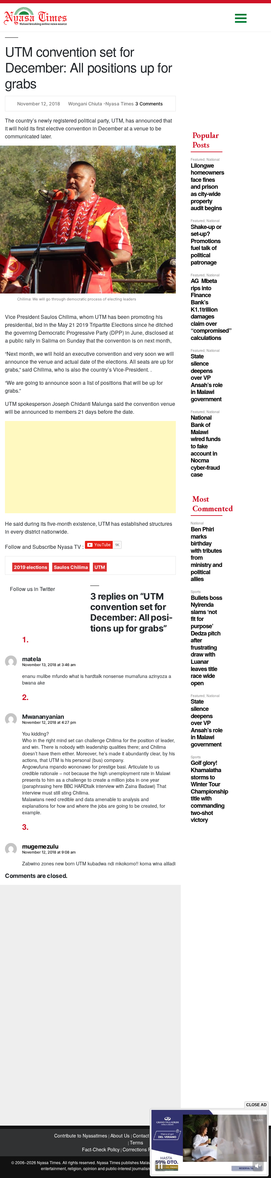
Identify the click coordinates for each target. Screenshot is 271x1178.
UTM (100, 567)
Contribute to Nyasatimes (81, 1135)
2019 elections (30, 567)
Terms (136, 1142)
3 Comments (149, 103)
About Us (120, 1135)
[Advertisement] (90, 467)
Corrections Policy (141, 1149)
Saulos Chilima (71, 567)
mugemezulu (40, 846)
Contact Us (145, 1135)
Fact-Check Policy (101, 1149)
